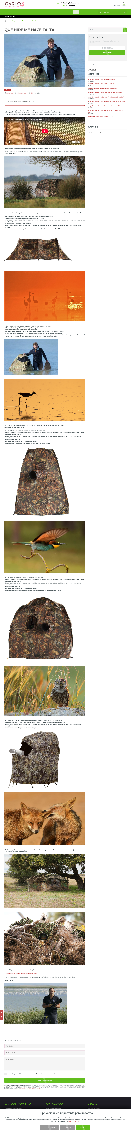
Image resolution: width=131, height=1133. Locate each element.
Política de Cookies (73, 1121)
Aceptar (83, 1127)
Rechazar (67, 1127)
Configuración (49, 1127)
